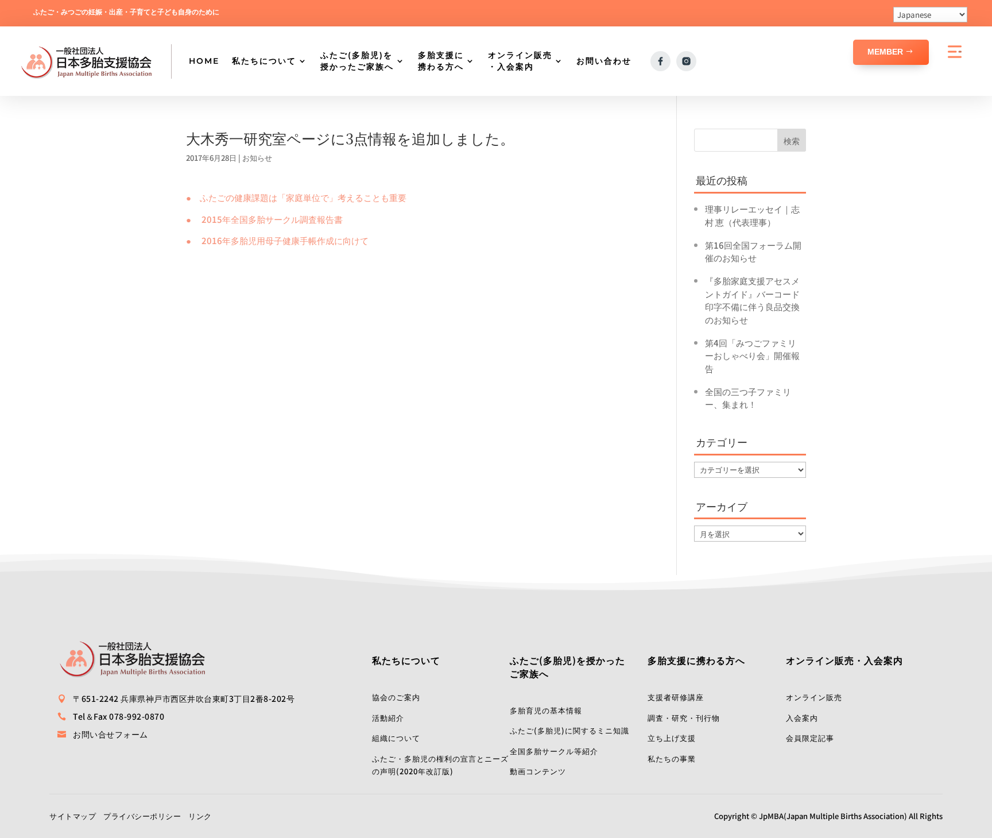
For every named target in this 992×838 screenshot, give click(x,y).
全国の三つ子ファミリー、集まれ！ (748, 398)
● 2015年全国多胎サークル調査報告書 (264, 219)
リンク (200, 815)
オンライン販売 (814, 697)
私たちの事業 (672, 758)
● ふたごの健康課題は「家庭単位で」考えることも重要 (296, 197)
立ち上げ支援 (672, 737)
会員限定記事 (810, 737)
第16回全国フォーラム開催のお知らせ (753, 251)
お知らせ (257, 157)
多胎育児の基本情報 (546, 710)
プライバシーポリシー (142, 815)
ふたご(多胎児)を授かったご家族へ (357, 61)
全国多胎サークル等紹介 (554, 751)
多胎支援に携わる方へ (441, 61)
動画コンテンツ (538, 771)
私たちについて (264, 61)
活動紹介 (388, 717)
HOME (204, 61)
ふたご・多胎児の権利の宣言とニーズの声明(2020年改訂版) (440, 765)
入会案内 (802, 717)
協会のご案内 (396, 697)
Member (885, 51)
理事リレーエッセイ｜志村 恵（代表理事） (752, 215)
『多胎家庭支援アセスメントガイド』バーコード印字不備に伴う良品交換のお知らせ (752, 300)
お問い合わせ (603, 61)
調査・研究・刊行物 (684, 717)
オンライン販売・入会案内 (520, 61)
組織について (396, 737)
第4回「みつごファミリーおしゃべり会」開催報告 (752, 355)
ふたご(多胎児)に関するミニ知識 (569, 730)
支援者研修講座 (676, 697)
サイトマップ (72, 815)
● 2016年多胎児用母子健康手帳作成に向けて (277, 240)
